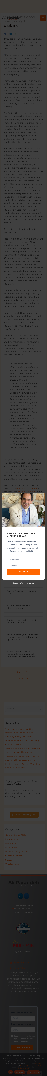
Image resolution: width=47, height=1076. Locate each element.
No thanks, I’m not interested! (23, 583)
